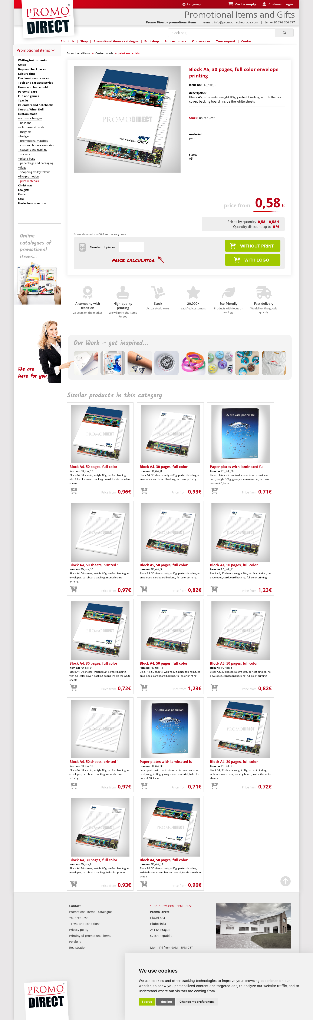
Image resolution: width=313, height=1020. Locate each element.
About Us (67, 41)
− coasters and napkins (32, 150)
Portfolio (75, 942)
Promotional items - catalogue (116, 41)
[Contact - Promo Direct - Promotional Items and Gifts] (253, 947)
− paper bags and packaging (35, 163)
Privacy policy (78, 930)
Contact (247, 41)
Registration (77, 948)
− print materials (28, 181)
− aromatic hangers (30, 118)
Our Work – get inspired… (111, 343)
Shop (84, 41)
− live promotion (28, 176)
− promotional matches (33, 141)
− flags (22, 167)
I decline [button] (166, 1001)
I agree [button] (147, 1001)
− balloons (24, 123)
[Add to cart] (73, 491)
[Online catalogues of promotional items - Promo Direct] (40, 303)
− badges (23, 136)
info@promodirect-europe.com (236, 22)
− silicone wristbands (31, 127)
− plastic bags (26, 158)
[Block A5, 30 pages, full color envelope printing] (127, 172)
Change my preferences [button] (196, 1001)
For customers (175, 41)
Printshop (151, 41)
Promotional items (34, 50)
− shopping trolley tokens (34, 172)
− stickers (24, 154)
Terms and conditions (84, 924)
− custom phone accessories (36, 145)
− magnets (24, 132)
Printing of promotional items (90, 936)
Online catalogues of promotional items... (35, 246)
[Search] (284, 32)
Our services (201, 41)
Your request (225, 41)
